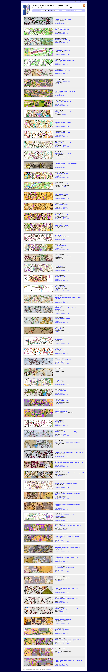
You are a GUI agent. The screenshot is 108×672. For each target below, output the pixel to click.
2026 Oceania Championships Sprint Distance (68, 639)
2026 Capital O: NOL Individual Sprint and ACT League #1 (68, 537)
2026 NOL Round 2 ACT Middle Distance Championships (66, 515)
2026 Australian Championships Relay (66, 431)
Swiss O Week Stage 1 (61, 225)
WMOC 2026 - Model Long (62, 40)
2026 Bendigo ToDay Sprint (63, 619)
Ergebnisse (60, 22)
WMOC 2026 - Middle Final (62, 50)
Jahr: (51, 10)
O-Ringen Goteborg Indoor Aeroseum (66, 163)
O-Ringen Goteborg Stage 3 (63, 132)
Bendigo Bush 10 (60, 287)
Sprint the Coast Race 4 (62, 629)
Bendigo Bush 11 (60, 276)
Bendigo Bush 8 (59, 329)
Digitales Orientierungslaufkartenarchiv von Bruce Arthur (31, 1)
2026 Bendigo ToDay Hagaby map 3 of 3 (66, 588)
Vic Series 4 (58, 349)
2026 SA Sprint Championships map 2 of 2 (67, 547)
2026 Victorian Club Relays (63, 19)
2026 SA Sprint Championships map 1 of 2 (67, 557)
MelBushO (58, 370)
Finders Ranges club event (62, 318)
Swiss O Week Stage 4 (61, 194)
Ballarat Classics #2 (60, 266)
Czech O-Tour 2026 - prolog (63, 101)
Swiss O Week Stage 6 (61, 173)
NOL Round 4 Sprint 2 (61, 401)
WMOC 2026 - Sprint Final (62, 81)
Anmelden (43, 1)
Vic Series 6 (58, 235)
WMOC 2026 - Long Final (62, 29)
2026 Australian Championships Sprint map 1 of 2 (69, 473)
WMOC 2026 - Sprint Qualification (65, 91)
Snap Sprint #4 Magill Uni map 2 (64, 567)
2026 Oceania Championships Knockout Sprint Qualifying (68, 661)
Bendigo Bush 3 (59, 421)
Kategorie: (39, 10)
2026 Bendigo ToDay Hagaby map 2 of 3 (66, 598)
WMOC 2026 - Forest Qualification (65, 60)
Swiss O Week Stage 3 (61, 204)
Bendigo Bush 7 (59, 339)
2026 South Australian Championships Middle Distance (68, 297)
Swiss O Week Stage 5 (61, 184)
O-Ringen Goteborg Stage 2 (63, 143)
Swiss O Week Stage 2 (61, 215)
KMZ (68, 23)
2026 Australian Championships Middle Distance (69, 452)
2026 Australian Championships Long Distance (68, 442)
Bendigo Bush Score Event (63, 256)
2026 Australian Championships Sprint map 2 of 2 (69, 462)
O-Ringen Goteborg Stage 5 (63, 112)
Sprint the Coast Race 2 (62, 650)
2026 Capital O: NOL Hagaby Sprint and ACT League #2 (68, 526)
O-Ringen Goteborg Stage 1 (63, 153)
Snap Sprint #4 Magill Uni (62, 578)
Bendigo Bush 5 (59, 380)
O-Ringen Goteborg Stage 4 (63, 122)
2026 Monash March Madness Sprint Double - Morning (68, 505)
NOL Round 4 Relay (60, 390)
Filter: (61, 10)
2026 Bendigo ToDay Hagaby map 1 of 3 (66, 609)
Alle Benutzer (68, 1)
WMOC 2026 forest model (62, 71)
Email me (49, 669)
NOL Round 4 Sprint (61, 411)
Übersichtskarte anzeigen (60, 23)
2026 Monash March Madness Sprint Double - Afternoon (68, 494)
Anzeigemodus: (70, 10)
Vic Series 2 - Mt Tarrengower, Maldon (66, 483)
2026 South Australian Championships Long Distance (68, 308)
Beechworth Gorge (60, 245)
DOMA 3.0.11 (84, 1)
